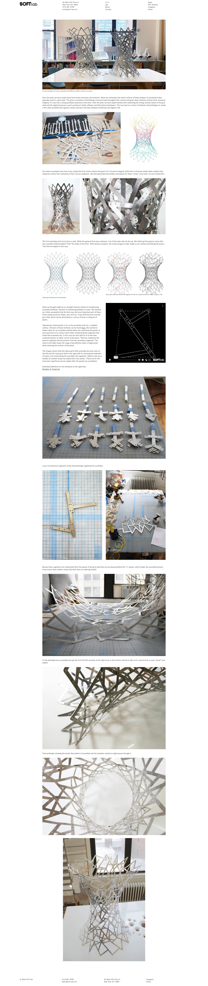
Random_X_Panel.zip (51, 369)
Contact (108, 9)
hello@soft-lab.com (70, 9)
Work (107, 2)
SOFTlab (29, 979)
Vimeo (150, 9)
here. (84, 328)
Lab (106, 5)
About (107, 7)
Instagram (151, 7)
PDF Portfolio (153, 5)
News (150, 2)
